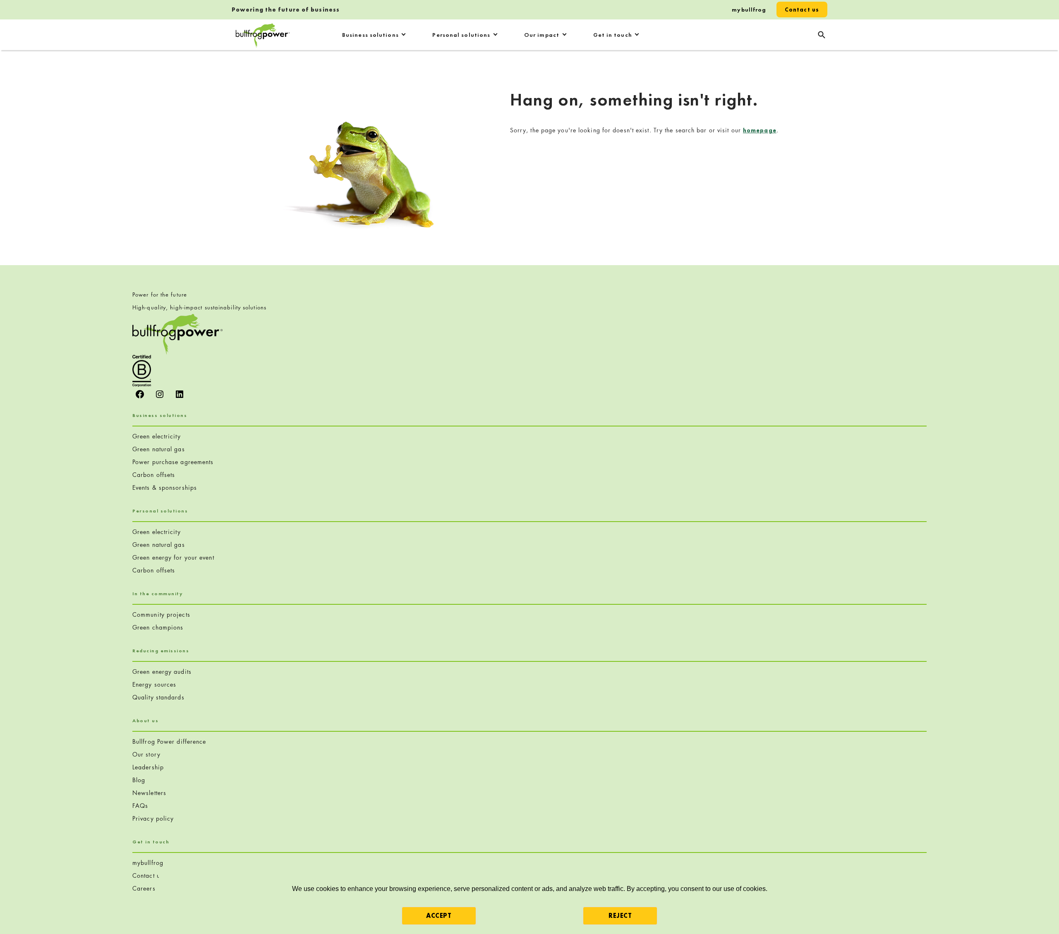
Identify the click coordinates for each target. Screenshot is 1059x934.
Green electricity (156, 436)
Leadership (148, 767)
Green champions (158, 627)
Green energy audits (162, 671)
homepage (759, 130)
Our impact (541, 34)
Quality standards (158, 697)
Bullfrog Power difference (169, 741)
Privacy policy (153, 818)
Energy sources (154, 684)
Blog (138, 780)
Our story (146, 754)
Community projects (161, 614)
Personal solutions (461, 34)
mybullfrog (749, 9)
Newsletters (149, 793)
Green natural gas (158, 449)
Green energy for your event (173, 557)
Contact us (802, 9)
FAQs (140, 805)
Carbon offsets (153, 475)
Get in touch (612, 34)
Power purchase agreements (173, 462)
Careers (144, 888)
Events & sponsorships (164, 487)
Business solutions (370, 34)
